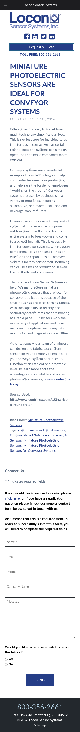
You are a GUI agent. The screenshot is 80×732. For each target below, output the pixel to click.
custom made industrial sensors (41, 430)
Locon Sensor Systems (40, 5)
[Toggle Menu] (6, 5)
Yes (11, 659)
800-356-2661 (49, 54)
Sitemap (40, 725)
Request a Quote (41, 47)
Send (40, 680)
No (11, 664)
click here (12, 498)
